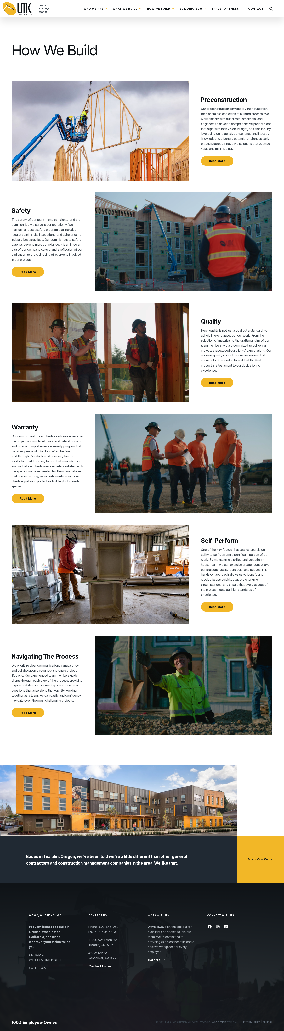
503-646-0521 (109, 927)
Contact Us (97, 966)
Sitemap (267, 1021)
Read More (217, 161)
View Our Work (260, 859)
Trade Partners (225, 8)
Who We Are (94, 8)
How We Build (158, 8)
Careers (154, 960)
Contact (256, 8)
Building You (191, 8)
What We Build (125, 8)
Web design (219, 1021)
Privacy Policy (251, 1021)
